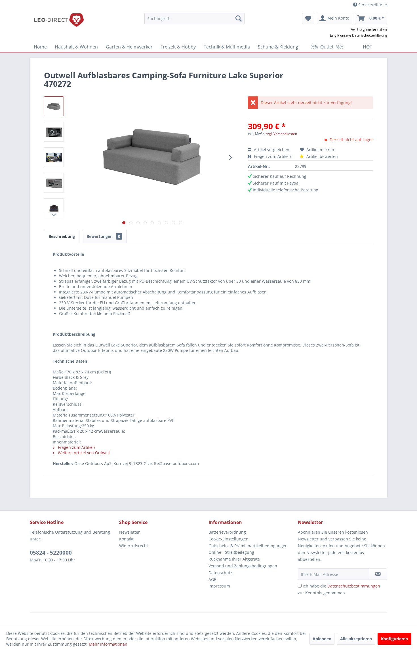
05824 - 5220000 (51, 552)
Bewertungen (103, 236)
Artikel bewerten (321, 156)
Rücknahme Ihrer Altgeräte (234, 559)
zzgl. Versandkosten (281, 133)
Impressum (219, 586)
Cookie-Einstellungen (228, 539)
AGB (212, 579)
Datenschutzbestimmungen (353, 586)
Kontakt (126, 539)
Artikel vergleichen (273, 149)
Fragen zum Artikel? (272, 156)
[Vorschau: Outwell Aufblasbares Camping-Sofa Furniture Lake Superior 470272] (54, 106)
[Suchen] (239, 18)
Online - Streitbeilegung (231, 552)
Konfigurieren (394, 638)
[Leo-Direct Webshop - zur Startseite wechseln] (59, 20)
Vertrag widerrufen (369, 29)
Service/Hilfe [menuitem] (370, 4)
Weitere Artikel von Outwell (83, 452)
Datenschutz (220, 572)
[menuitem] (194, 18)
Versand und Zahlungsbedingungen (242, 566)
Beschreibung (62, 236)
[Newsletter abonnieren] (378, 574)
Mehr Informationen (108, 644)
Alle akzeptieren (356, 638)
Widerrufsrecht (133, 545)
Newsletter (129, 532)
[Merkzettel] (308, 18)
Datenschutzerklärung (369, 35)
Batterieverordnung (227, 532)
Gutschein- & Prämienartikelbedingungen (248, 545)
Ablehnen (322, 638)
